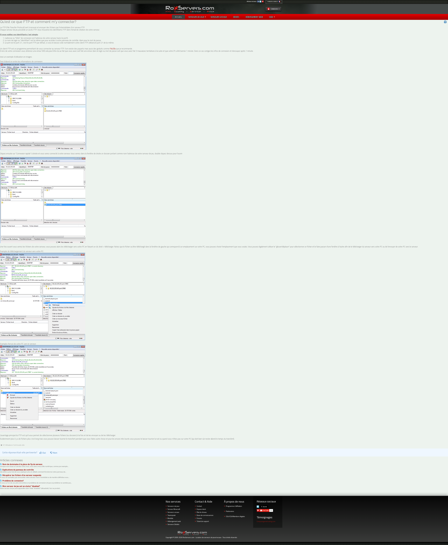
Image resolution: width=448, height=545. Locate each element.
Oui (44, 452)
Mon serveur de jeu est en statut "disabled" (21, 486)
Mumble (170, 518)
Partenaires (230, 511)
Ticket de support (203, 521)
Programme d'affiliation (234, 506)
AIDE (271, 17)
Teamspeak (172, 515)
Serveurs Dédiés (173, 524)
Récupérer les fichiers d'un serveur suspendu (21, 475)
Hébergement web (174, 521)
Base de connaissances (205, 515)
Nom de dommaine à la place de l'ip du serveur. (22, 464)
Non (54, 452)
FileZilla (113, 48)
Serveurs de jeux (196, 17)
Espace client (201, 509)
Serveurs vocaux (173, 512)
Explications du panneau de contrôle (18, 469)
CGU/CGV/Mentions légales (235, 516)
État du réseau (202, 512)
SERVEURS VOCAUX (219, 17)
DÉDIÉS (236, 17)
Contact (199, 506)
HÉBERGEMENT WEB (254, 17)
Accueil (178, 17)
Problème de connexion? (13, 480)
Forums (199, 518)
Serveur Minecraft (174, 509)
